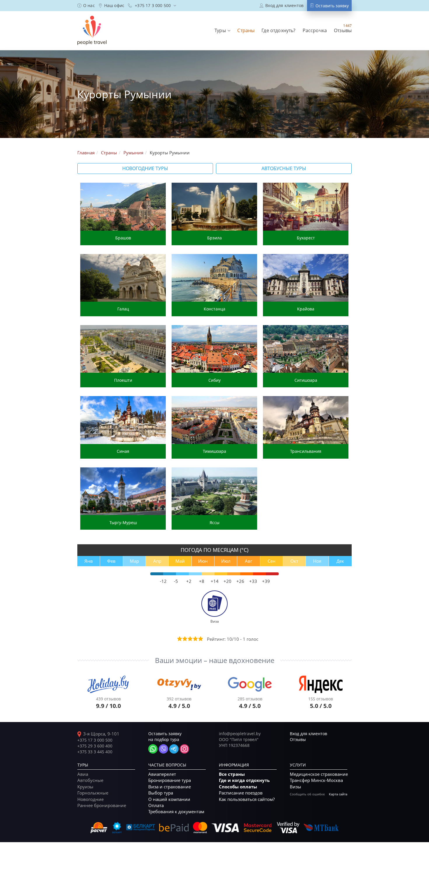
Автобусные (90, 780)
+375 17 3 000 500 (94, 740)
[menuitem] (86, 5)
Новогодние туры (145, 168)
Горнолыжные (92, 793)
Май (180, 561)
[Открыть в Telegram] (174, 749)
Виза (214, 621)
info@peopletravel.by (240, 733)
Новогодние (90, 799)
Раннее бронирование (101, 805)
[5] (200, 639)
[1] (179, 639)
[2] (184, 639)
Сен (271, 561)
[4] (195, 639)
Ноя (317, 561)
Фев (111, 561)
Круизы (85, 787)
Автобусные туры (283, 168)
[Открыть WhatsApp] (153, 749)
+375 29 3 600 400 (94, 746)
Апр (157, 561)
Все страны (232, 774)
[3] (189, 639)
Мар (134, 561)
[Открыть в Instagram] (184, 749)
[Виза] (214, 603)
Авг (248, 561)
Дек (340, 561)
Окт (294, 561)
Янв (88, 561)
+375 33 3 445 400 (94, 751)
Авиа (82, 774)
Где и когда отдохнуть (244, 780)
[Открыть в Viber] (163, 749)
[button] (222, 30)
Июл (226, 561)
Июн (203, 561)
